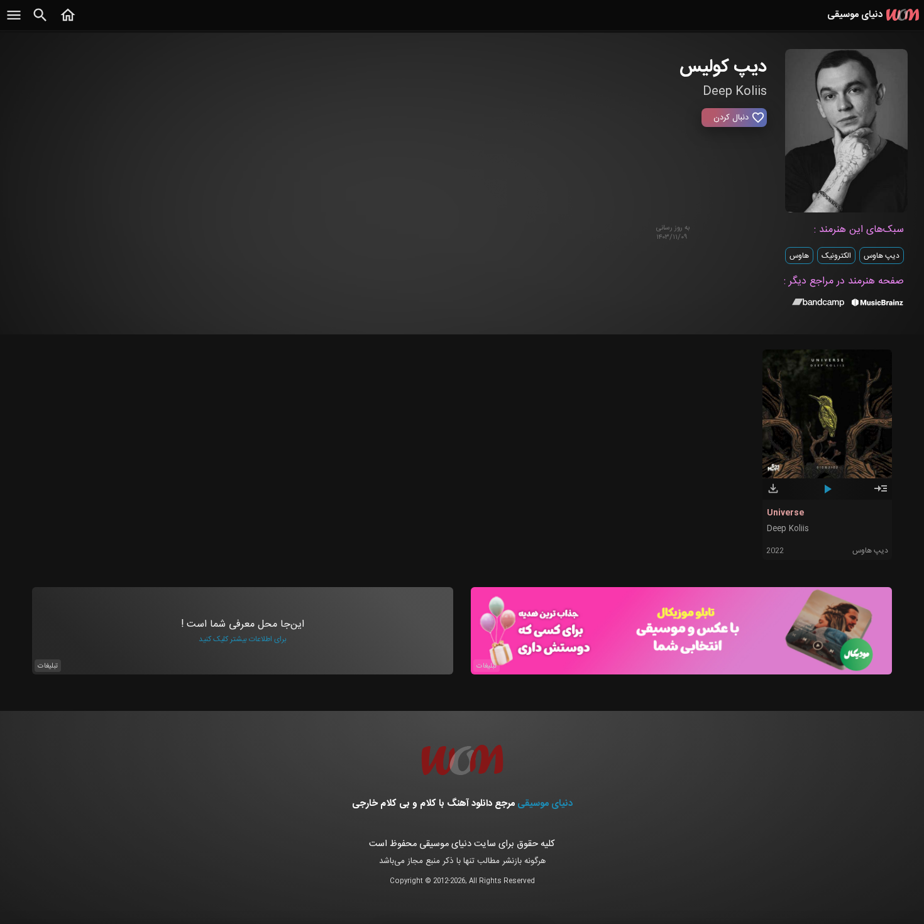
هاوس (799, 256)
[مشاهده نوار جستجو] (40, 22)
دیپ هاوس (881, 256)
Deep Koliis (788, 529)
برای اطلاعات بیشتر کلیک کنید (243, 639)
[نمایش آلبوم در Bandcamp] (818, 305)
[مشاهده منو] (14, 22)
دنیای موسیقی (545, 803)
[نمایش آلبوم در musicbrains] (878, 305)
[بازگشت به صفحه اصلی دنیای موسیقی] (68, 22)
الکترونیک (836, 256)
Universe (785, 513)
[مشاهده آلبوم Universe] (880, 494)
